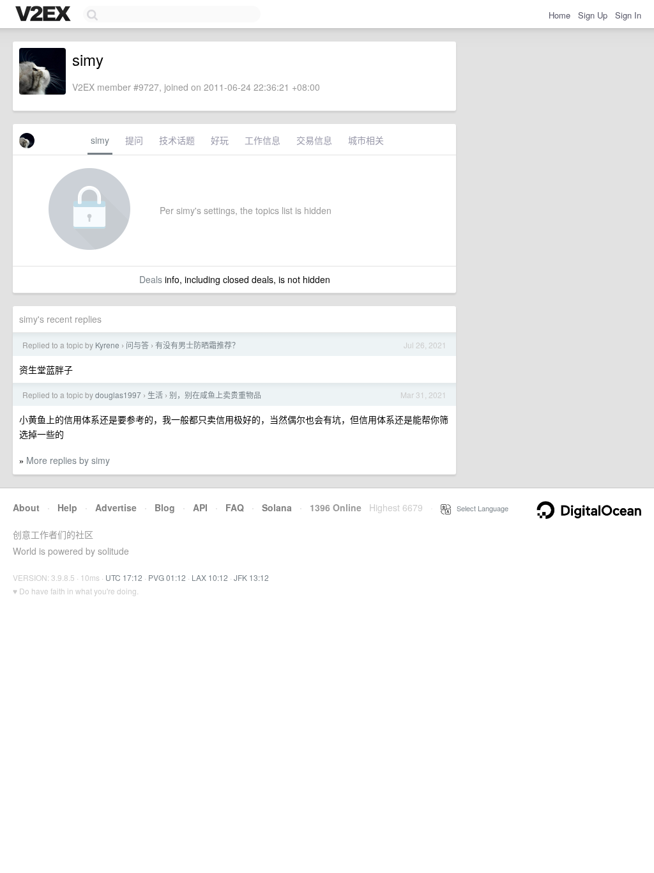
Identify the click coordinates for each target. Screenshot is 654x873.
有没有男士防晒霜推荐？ (197, 344)
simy (100, 140)
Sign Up (592, 15)
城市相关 (366, 140)
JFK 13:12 (251, 577)
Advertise (116, 507)
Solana (277, 507)
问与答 (137, 344)
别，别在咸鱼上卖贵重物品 (215, 394)
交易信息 (314, 140)
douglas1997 (118, 394)
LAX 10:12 (210, 577)
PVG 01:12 (167, 577)
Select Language (479, 508)
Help (67, 507)
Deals (150, 279)
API (200, 507)
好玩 (220, 140)
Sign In (628, 15)
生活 (155, 394)
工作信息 (262, 140)
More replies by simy (68, 460)
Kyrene (107, 344)
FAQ (234, 507)
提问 (134, 140)
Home (559, 15)
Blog (165, 507)
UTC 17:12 (123, 577)
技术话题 (177, 140)
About (26, 507)
